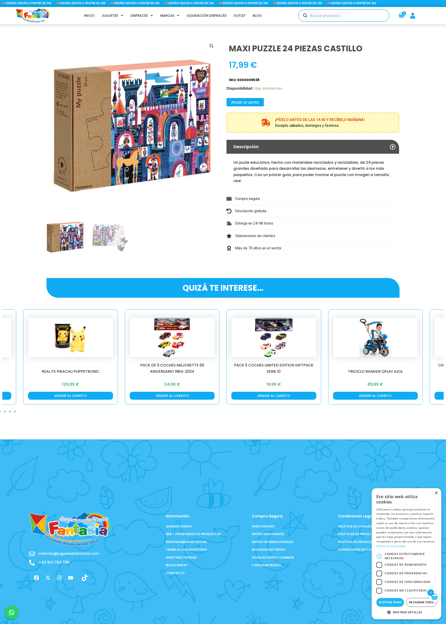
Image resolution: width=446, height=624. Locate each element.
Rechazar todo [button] (421, 602)
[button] (211, 46)
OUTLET (239, 15)
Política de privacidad (390, 546)
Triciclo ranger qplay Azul (375, 371)
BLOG (257, 15)
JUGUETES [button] (110, 15)
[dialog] (406, 553)
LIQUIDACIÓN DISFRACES (206, 15)
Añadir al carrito (245, 102)
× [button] (436, 493)
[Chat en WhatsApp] (12, 612)
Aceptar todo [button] (390, 602)
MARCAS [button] (167, 15)
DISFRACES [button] (139, 15)
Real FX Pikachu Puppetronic (70, 371)
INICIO (89, 15)
